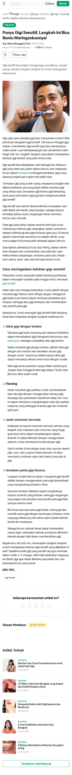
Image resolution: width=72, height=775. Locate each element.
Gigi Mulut (44, 14)
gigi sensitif (9, 283)
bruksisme (24, 172)
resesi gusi (13, 340)
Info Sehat (24, 14)
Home (5, 14)
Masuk (63, 3)
